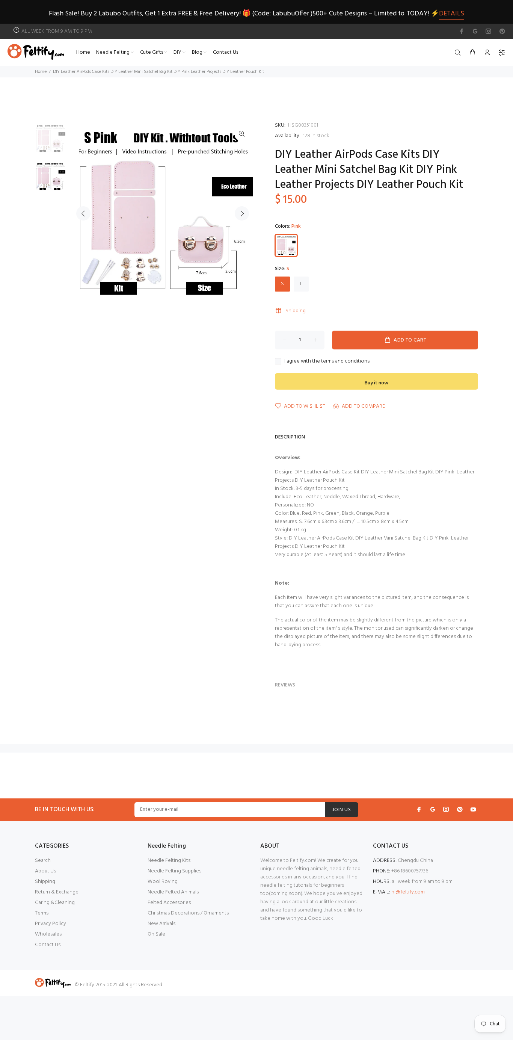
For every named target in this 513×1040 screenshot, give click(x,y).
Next (242, 213)
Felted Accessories (169, 902)
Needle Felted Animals (173, 892)
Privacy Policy (50, 923)
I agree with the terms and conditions (327, 361)
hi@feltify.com (408, 892)
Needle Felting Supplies (174, 871)
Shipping (295, 311)
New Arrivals (161, 923)
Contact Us (47, 944)
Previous (83, 213)
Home (41, 72)
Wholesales (48, 934)
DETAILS (451, 13)
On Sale (156, 934)
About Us (45, 871)
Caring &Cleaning (55, 902)
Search (43, 860)
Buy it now (376, 383)
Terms (41, 913)
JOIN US (341, 810)
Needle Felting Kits (169, 860)
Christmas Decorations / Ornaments (188, 913)
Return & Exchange (56, 892)
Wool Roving (163, 881)
